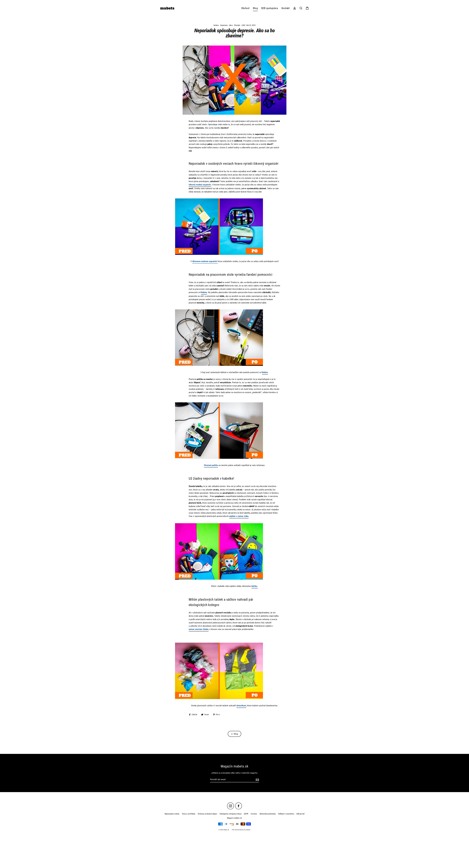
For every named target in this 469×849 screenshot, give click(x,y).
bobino (216, 25)
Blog (255, 8)
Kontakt (286, 8)
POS (233, 830)
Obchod (245, 8)
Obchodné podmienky (268, 814)
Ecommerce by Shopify (243, 830)
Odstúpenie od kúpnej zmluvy (230, 814)
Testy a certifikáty (188, 814)
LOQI (243, 25)
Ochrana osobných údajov (207, 814)
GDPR (246, 814)
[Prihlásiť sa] (257, 779)
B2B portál (300, 814)
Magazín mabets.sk (234, 818)
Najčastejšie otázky (172, 814)
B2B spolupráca (269, 8)
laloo (231, 25)
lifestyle (237, 25)
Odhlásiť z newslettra (286, 814)
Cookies (254, 814)
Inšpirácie (224, 25)
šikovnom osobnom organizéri (205, 261)
